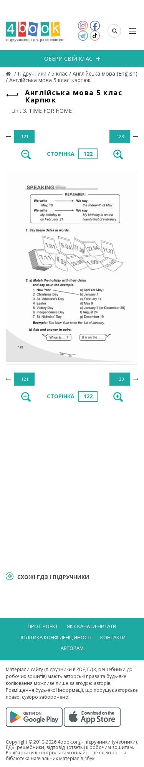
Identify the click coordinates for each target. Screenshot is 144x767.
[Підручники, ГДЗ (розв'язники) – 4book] (9, 73)
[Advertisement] (72, 486)
